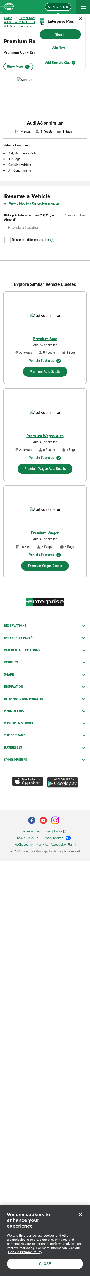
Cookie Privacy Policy (25, 1252)
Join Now (58, 47)
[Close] (80, 1214)
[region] (45, 1240)
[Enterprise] (7, 7)
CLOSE (45, 1264)
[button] (83, 7)
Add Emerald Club (58, 62)
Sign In (60, 34)
